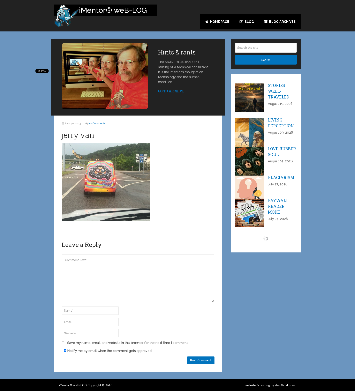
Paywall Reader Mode (278, 206)
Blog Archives (282, 22)
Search (266, 59)
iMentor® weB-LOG (73, 385)
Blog (249, 22)
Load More (266, 238)
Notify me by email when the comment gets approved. (109, 351)
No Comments (97, 123)
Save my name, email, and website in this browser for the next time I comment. (127, 343)
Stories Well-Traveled (278, 91)
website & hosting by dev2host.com (270, 385)
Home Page (219, 22)
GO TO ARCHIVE (171, 91)
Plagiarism (281, 177)
